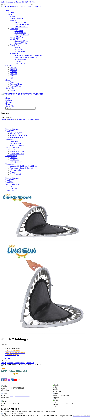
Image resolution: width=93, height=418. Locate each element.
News (12, 82)
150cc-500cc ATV (21, 27)
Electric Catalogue (16, 18)
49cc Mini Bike (20, 33)
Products (13, 16)
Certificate (13, 74)
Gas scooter (19, 31)
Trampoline (14, 53)
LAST (4, 359)
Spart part (18, 61)
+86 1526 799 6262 (28, 2)
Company (13, 68)
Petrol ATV (14, 20)
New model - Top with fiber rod (26, 57)
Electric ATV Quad (21, 43)
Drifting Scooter (20, 51)
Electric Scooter (15, 45)
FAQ (12, 76)
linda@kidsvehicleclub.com (11, 2)
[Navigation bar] (2, 94)
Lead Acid (18, 47)
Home (12, 12)
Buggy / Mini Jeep (16, 37)
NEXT (11, 359)
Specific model (20, 63)
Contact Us (14, 90)
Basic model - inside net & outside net (28, 55)
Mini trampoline (20, 59)
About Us (13, 70)
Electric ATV (14, 39)
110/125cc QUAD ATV (23, 25)
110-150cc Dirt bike (22, 35)
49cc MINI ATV (20, 22)
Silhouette (13, 72)
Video (12, 78)
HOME (3, 119)
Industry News (15, 86)
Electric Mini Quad (21, 41)
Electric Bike (19, 49)
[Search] (32, 4)
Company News (16, 84)
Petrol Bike (14, 29)
